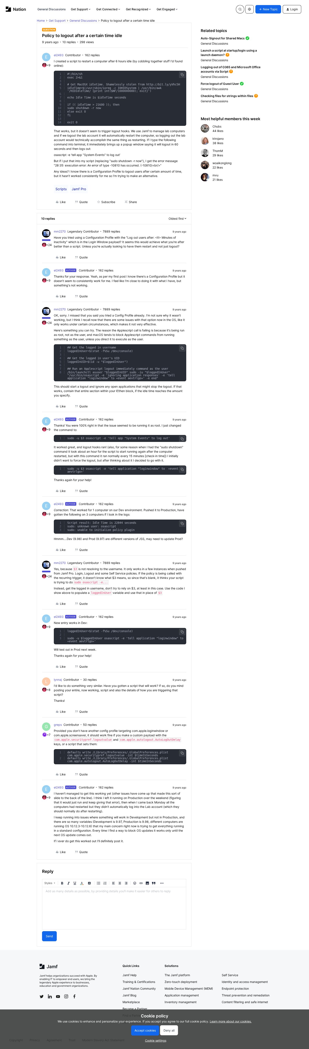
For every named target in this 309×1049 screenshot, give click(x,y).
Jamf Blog (129, 995)
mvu (215, 175)
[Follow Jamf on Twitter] (42, 996)
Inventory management (181, 1002)
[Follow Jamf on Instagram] (66, 996)
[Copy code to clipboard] (182, 75)
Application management (182, 995)
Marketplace (131, 1002)
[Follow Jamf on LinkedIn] (50, 996)
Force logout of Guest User (220, 83)
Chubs (217, 126)
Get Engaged (166, 9)
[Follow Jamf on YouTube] (58, 996)
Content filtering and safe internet (245, 1002)
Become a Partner (135, 1008)
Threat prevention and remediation (245, 995)
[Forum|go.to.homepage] (16, 9)
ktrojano (218, 138)
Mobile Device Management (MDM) (189, 988)
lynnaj (58, 679)
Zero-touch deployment (181, 982)
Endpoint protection (235, 988)
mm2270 (60, 231)
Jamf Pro (79, 189)
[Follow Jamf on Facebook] (74, 996)
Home (41, 20)
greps (58, 724)
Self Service (230, 975)
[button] (268, 9)
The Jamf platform (177, 975)
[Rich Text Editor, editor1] (114, 908)
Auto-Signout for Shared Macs (223, 38)
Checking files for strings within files (227, 96)
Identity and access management (245, 982)
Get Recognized (137, 9)
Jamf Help (130, 975)
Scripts (61, 189)
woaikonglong (222, 163)
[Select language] (249, 9)
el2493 (58, 55)
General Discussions (51, 9)
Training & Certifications (139, 982)
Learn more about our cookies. (231, 1021)
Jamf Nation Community (139, 988)
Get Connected (106, 9)
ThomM (218, 151)
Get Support (79, 9)
